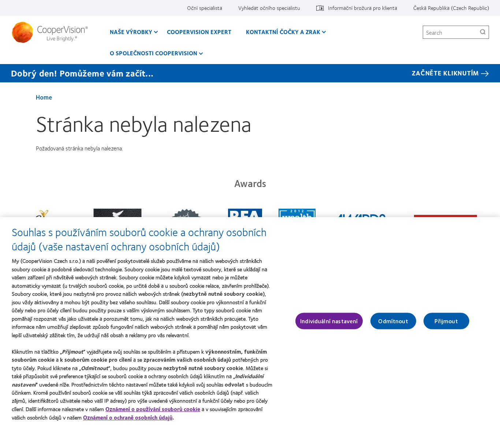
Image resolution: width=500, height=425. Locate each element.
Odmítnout (393, 320)
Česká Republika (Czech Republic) (451, 7)
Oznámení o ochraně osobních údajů (127, 417)
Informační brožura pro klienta (362, 7)
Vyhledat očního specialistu (269, 7)
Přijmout (446, 320)
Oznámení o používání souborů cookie (152, 409)
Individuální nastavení (329, 320)
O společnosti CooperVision (153, 52)
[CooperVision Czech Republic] (52, 32)
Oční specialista (204, 7)
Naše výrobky (131, 31)
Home (44, 97)
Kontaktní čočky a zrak (283, 31)
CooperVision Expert (199, 31)
